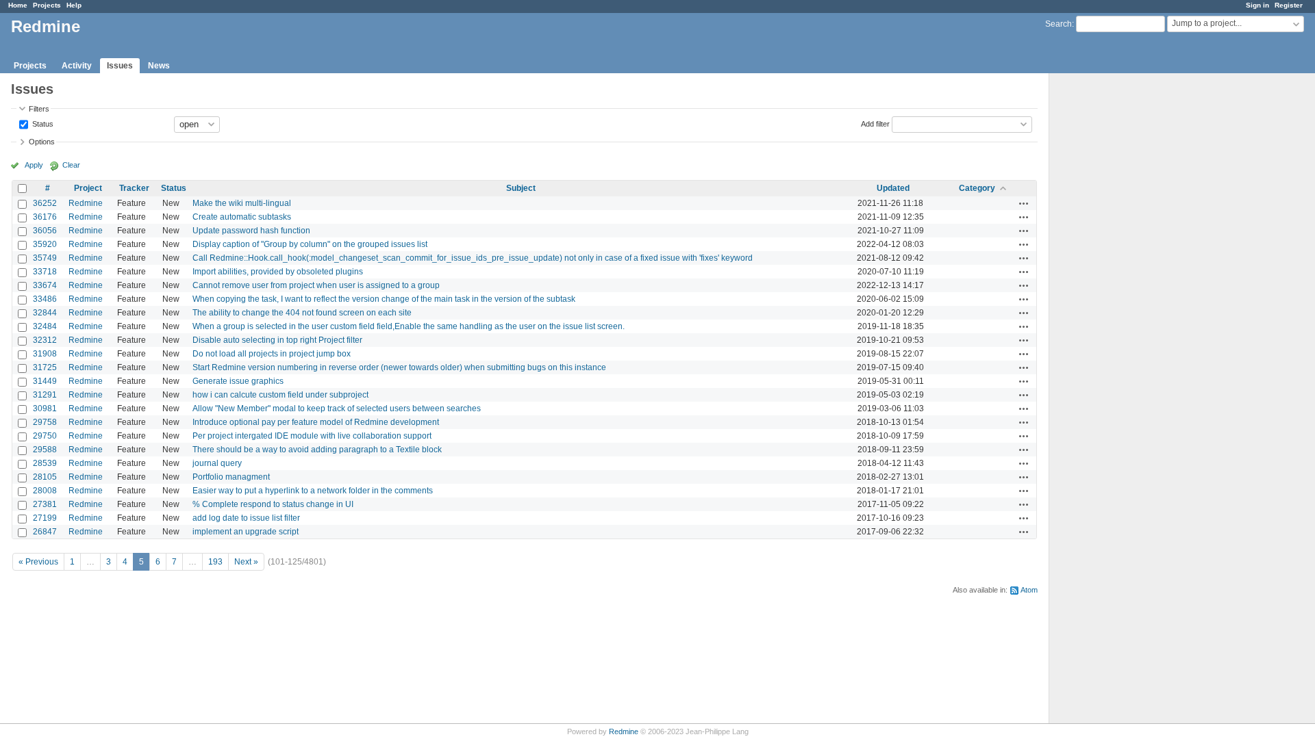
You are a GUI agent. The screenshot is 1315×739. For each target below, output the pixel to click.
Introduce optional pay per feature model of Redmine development (315, 422)
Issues (120, 65)
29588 (45, 449)
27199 (45, 518)
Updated (893, 188)
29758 (45, 422)
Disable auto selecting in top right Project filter (277, 340)
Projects (47, 5)
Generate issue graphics (238, 381)
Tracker (134, 188)
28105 (45, 477)
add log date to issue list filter (246, 518)
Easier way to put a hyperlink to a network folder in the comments (312, 490)
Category (977, 188)
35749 (45, 258)
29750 (45, 436)
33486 (45, 299)
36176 (45, 217)
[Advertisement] (1118, 288)
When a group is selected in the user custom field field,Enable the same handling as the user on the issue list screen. (408, 326)
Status (41, 123)
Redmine (85, 203)
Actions (1023, 203)
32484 (45, 326)
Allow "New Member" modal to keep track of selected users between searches (336, 408)
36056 (45, 230)
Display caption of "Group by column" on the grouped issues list (309, 244)
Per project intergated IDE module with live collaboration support (311, 436)
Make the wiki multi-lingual (241, 203)
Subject (521, 188)
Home (17, 5)
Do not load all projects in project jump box (271, 354)
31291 (45, 395)
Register (1289, 5)
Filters (39, 109)
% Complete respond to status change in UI (272, 504)
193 (215, 562)
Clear (71, 165)
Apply (34, 165)
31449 (45, 381)
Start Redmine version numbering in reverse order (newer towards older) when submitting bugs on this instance (399, 367)
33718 (45, 271)
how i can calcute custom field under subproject (280, 395)
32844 (45, 312)
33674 (45, 285)
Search (1058, 24)
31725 (45, 367)
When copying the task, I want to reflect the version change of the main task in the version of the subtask (383, 299)
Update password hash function (251, 230)
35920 (45, 244)
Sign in (1257, 5)
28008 (45, 490)
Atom (1029, 590)
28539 (45, 463)
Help (74, 5)
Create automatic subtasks (241, 217)
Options (42, 142)
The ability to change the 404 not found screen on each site (302, 312)
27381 (45, 504)
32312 (45, 340)
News (159, 65)
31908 (45, 354)
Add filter (875, 123)
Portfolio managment (231, 477)
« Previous (38, 562)
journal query (217, 463)
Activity (77, 65)
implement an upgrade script (245, 531)
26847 (45, 531)
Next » (246, 562)
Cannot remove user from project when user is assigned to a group (316, 285)
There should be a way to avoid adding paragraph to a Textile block (317, 449)
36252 (45, 203)
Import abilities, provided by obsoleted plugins (277, 271)
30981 (45, 408)
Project (88, 188)
